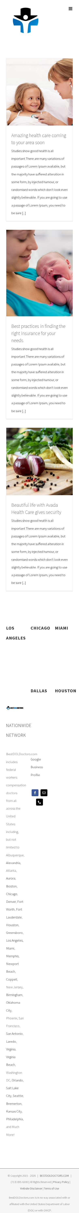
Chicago (11, 894)
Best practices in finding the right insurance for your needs (38, 333)
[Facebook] (35, 792)
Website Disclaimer (31, 1188)
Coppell (11, 979)
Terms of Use (51, 1188)
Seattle (18, 1095)
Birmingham (14, 995)
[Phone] (39, 802)
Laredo (11, 1041)
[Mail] (44, 792)
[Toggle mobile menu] (71, 8)
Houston (12, 925)
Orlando (17, 1080)
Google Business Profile (37, 767)
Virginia (10, 1049)
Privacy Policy (61, 1182)
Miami (10, 948)
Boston (11, 886)
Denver (11, 901)
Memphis (12, 956)
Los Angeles (14, 940)
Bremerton (13, 1103)
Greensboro (14, 932)
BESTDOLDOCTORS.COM (54, 1175)
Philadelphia (14, 1119)
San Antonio (14, 1033)
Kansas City (14, 1111)
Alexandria (13, 863)
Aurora (10, 878)
